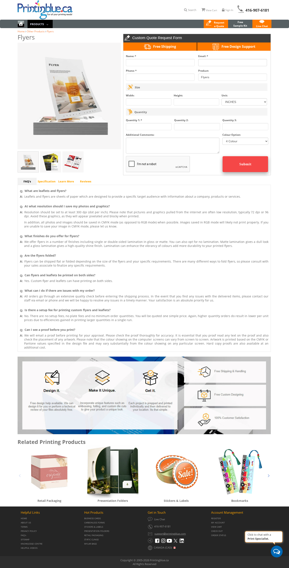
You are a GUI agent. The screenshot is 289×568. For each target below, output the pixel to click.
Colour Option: (231, 135)
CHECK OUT (217, 531)
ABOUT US (26, 522)
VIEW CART (216, 527)
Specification (47, 181)
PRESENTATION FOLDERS (96, 531)
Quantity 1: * (134, 120)
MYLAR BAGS (90, 543)
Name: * (131, 56)
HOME (24, 518)
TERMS (24, 527)
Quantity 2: (181, 120)
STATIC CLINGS (91, 539)
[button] (216, 24)
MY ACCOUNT (218, 522)
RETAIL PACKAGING (93, 535)
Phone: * (131, 71)
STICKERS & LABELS (93, 527)
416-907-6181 (257, 10)
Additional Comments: (140, 135)
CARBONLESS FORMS (94, 522)
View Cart (211, 10)
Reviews (85, 181)
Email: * (203, 56)
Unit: (225, 95)
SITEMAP (25, 539)
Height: (178, 95)
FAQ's (27, 181)
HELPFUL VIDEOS (29, 548)
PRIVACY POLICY (29, 531)
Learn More (66, 181)
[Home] (21, 24)
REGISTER (216, 518)
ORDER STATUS (218, 535)
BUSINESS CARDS (92, 518)
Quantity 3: (229, 120)
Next (269, 475)
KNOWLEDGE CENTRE (32, 543)
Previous (20, 475)
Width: (130, 95)
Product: (203, 71)
